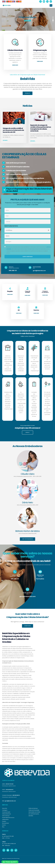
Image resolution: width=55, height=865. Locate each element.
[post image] (14, 118)
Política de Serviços (33, 808)
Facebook (3, 850)
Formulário (40, 579)
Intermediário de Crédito (34, 812)
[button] (9, 861)
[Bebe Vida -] (6, 5)
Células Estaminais (6, 813)
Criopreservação (6, 812)
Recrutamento (5, 823)
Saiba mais (15, 65)
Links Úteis (31, 815)
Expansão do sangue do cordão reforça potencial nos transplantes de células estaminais (40, 128)
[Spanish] (10, 1)
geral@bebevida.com (39, 270)
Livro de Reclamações (34, 813)
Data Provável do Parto (11, 226)
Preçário (4, 821)
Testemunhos (5, 819)
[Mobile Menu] (51, 5)
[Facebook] (40, 1)
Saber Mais (27, 626)
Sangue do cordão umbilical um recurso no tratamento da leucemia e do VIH (13, 130)
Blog (3, 826)
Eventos (4, 825)
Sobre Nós (4, 808)
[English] (3, 1)
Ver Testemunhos (27, 539)
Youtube (7, 850)
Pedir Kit (27, 93)
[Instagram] (47, 1)
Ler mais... (5, 140)
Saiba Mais (27, 20)
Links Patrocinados (15, 858)
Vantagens (4, 810)
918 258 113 (13, 270)
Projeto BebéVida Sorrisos (8, 817)
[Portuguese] (8, 1)
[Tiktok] (51, 1)
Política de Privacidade (34, 810)
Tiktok (15, 850)
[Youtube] (44, 1)
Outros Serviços (6, 815)
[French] (6, 1)
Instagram (11, 850)
